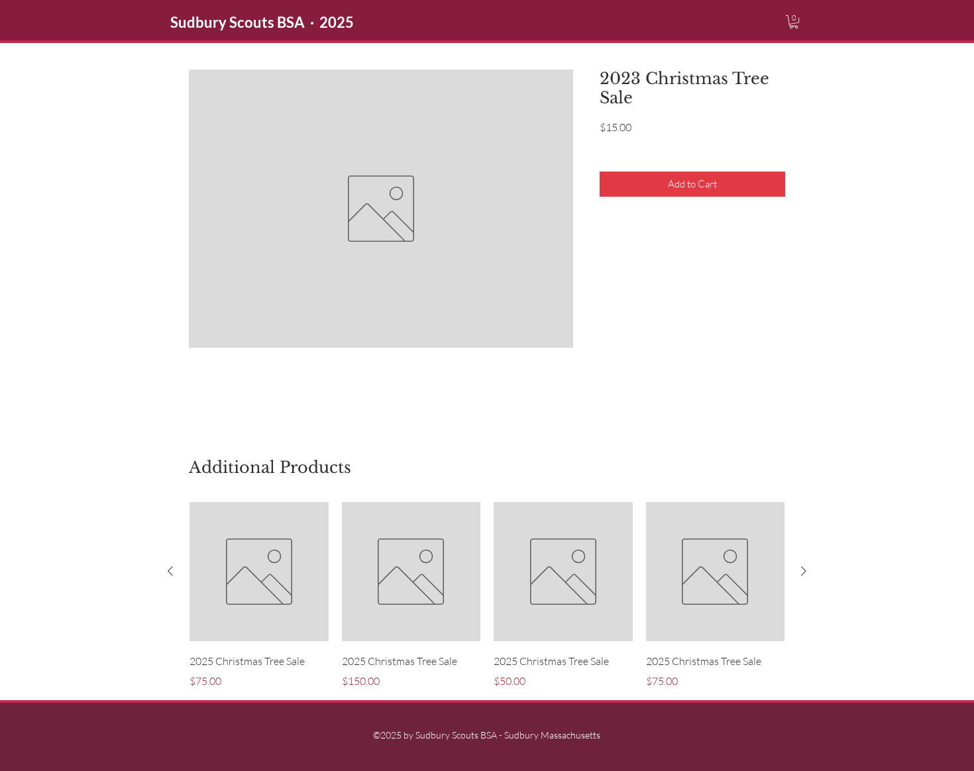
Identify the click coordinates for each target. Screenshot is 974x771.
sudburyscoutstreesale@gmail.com (595, 377)
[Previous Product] (170, 571)
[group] (487, 595)
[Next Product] (804, 571)
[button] (794, 21)
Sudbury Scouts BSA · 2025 (262, 22)
